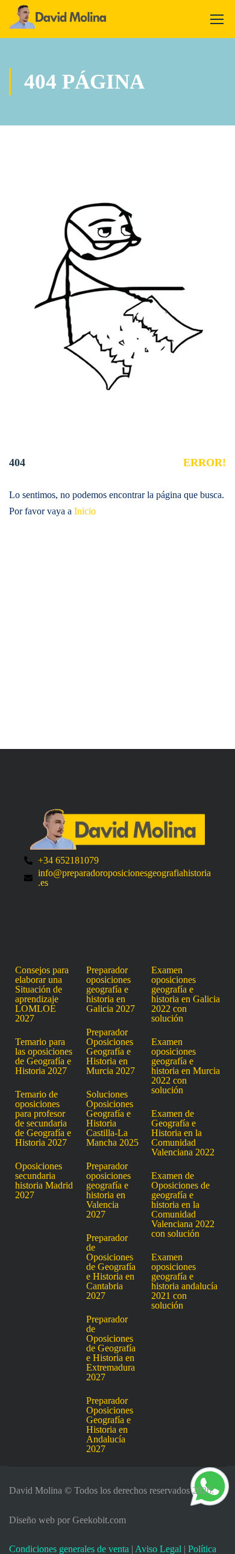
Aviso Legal (158, 1549)
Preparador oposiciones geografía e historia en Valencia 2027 (108, 1190)
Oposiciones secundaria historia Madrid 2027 (44, 1180)
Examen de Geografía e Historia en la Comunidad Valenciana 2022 (183, 1133)
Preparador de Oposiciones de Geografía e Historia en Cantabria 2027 (111, 1267)
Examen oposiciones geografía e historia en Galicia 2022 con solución (185, 994)
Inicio (85, 511)
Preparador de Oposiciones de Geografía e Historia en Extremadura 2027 (111, 1348)
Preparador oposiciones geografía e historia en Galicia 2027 (110, 989)
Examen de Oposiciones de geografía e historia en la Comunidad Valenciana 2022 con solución (183, 1205)
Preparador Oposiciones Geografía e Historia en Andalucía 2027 (109, 1425)
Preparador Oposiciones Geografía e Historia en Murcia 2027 (110, 1052)
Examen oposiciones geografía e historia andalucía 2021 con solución (184, 1281)
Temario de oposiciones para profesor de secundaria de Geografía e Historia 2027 (43, 1119)
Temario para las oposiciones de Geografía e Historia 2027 (43, 1056)
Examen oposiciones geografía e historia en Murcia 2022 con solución (185, 1066)
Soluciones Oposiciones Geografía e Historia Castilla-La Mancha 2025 (112, 1119)
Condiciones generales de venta (69, 1549)
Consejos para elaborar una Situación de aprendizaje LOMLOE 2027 (42, 994)
